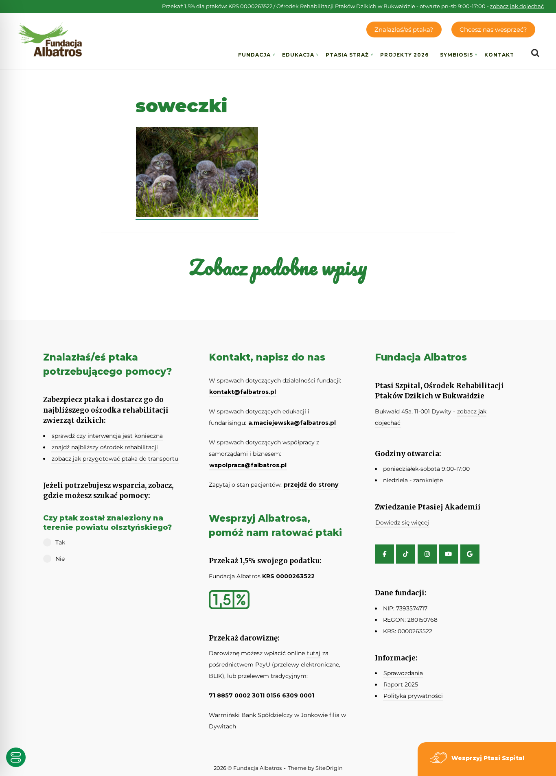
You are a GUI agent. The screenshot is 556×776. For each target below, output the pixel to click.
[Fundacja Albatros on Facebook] (384, 554)
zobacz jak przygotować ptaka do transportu (115, 458)
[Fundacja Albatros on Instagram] (427, 554)
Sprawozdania (403, 673)
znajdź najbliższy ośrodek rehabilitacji (105, 447)
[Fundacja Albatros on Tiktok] (405, 554)
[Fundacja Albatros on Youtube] (448, 554)
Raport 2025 (400, 684)
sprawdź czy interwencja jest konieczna (107, 435)
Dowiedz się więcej (402, 522)
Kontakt (499, 55)
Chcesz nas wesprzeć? (493, 29)
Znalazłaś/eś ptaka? (403, 29)
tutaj (313, 653)
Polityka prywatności (413, 695)
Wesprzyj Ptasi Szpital (488, 758)
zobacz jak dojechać (517, 6)
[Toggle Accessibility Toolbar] (15, 757)
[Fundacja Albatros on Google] (469, 554)
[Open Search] (535, 53)
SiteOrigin (329, 768)
